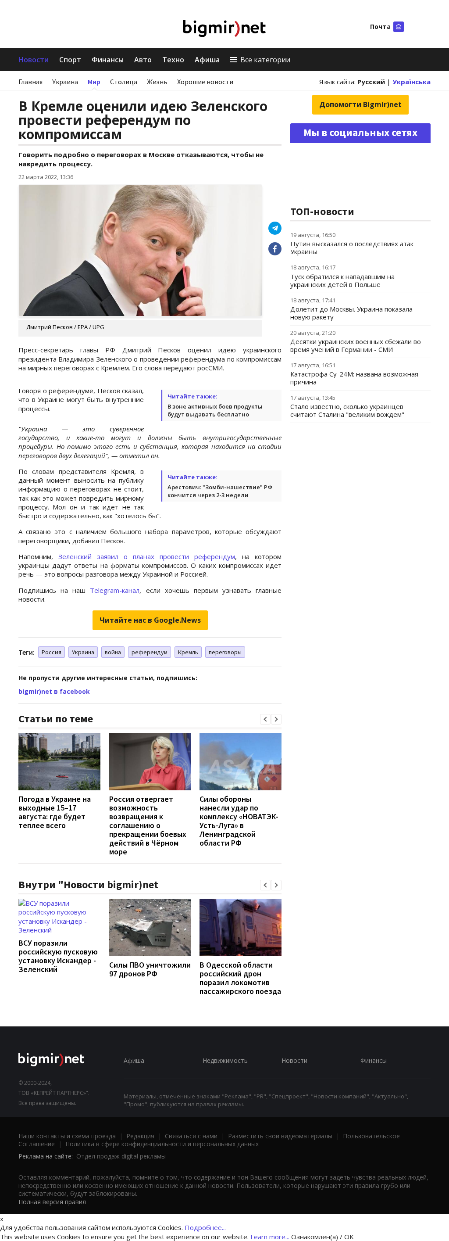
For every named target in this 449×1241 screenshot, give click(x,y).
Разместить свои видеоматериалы (280, 1136)
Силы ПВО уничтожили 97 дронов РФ (150, 969)
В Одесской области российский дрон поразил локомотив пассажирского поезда (240, 978)
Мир (94, 81)
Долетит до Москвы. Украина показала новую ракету (351, 313)
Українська (411, 81)
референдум (149, 652)
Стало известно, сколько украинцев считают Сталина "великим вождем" (347, 410)
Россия (51, 652)
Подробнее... (205, 1227)
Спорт (70, 60)
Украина (65, 81)
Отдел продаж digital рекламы (121, 1156)
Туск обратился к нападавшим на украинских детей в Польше (342, 280)
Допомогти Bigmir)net (360, 104)
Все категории (265, 60)
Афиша (207, 60)
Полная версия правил (52, 1202)
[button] (265, 719)
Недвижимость (225, 1060)
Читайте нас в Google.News (150, 620)
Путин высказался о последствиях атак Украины (351, 247)
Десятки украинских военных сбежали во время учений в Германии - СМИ (355, 345)
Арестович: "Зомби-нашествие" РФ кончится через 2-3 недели (219, 491)
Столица (123, 81)
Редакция (140, 1136)
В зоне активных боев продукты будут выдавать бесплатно (215, 410)
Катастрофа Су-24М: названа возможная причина (354, 377)
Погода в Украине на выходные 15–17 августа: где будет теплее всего (54, 812)
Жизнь (157, 81)
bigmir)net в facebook (54, 691)
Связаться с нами (191, 1136)
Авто (143, 60)
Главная (30, 81)
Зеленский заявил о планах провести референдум (146, 556)
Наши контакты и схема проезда (67, 1136)
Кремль (188, 652)
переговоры (225, 652)
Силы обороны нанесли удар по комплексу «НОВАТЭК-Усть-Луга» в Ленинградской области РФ (239, 821)
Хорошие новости (205, 81)
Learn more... (269, 1236)
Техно (173, 60)
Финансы (108, 60)
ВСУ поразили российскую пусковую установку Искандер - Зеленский (58, 956)
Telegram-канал (114, 590)
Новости (33, 60)
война (113, 652)
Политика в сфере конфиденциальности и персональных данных (162, 1144)
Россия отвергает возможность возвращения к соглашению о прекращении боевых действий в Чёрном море (147, 825)
